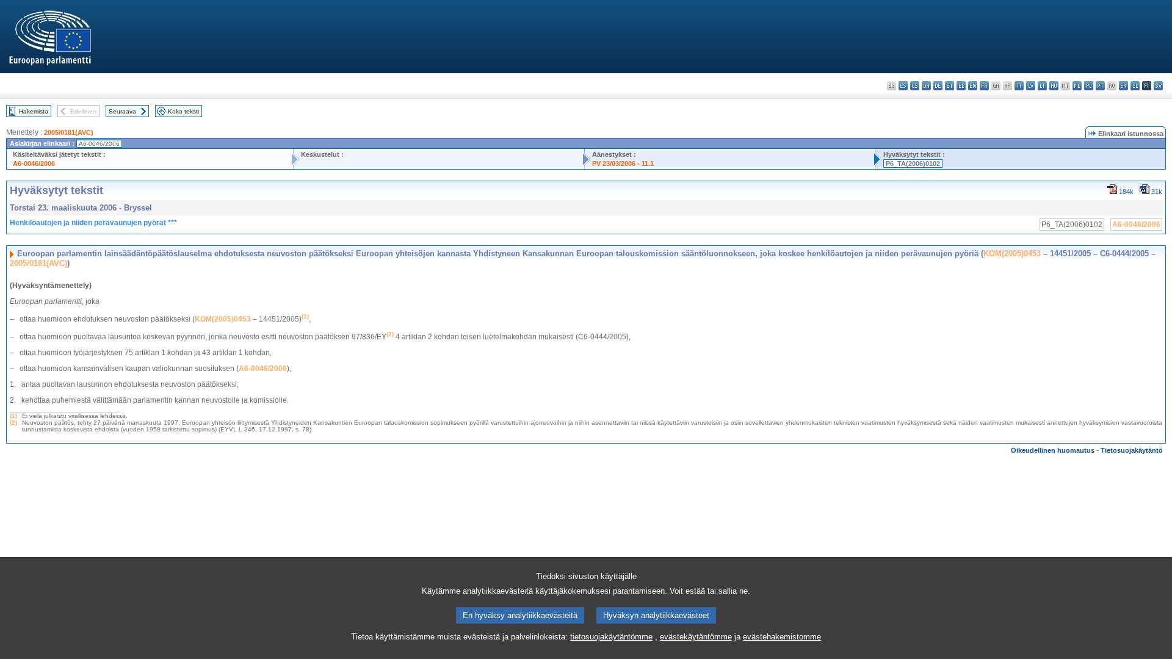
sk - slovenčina (1123, 85)
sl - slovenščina (1135, 85)
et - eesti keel (949, 85)
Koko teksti (183, 111)
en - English (972, 85)
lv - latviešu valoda (1030, 85)
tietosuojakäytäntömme (611, 636)
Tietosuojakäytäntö (1132, 450)
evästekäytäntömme (696, 636)
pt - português (1100, 85)
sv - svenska (1158, 85)
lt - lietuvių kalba (1042, 85)
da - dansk (926, 85)
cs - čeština (914, 85)
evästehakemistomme (782, 636)
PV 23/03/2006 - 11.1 (623, 163)
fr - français (984, 85)
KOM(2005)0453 (1012, 253)
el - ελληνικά (961, 85)
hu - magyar (1053, 85)
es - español (903, 85)
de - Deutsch (937, 85)
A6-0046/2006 (34, 163)
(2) (13, 422)
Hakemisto (33, 111)
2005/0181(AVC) (68, 132)
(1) (13, 415)
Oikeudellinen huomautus (1052, 450)
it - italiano (1019, 85)
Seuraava (122, 111)
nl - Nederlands (1077, 85)
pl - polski (1088, 85)
